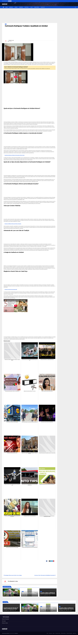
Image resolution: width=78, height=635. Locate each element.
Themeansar (16, 633)
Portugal (27, 7)
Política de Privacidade (69, 633)
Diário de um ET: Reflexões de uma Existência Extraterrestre (10, 593)
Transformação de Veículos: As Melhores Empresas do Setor (10, 608)
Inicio (7, 7)
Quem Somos (36, 7)
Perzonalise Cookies (57, 633)
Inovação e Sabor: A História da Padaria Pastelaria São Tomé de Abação (47, 593)
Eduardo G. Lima (11, 40)
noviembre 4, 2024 (7, 610)
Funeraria (21, 7)
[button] (75, 7)
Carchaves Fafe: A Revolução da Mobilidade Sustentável (44, 575)
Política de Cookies (63, 633)
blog (4, 591)
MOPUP (4, 4)
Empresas (11, 7)
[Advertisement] (39, 14)
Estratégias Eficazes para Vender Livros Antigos (13, 575)
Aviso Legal (50, 633)
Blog (32, 7)
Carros (16, 7)
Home (47, 633)
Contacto (43, 7)
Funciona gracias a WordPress (5, 633)
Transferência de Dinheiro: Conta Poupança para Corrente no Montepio (29, 593)
